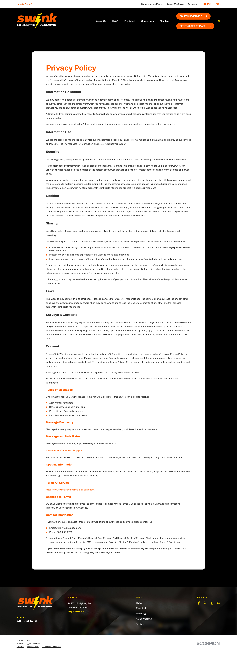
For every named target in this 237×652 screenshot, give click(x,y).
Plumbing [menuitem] (165, 21)
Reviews (192, 4)
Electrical (141, 608)
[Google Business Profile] (218, 603)
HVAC (139, 603)
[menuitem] (20, 646)
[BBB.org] (211, 603)
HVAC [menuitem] (115, 21)
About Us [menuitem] (101, 21)
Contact (140, 624)
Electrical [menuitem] (129, 21)
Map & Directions (77, 611)
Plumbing (141, 613)
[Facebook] (198, 603)
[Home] (37, 21)
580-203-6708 (210, 4)
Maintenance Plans (151, 4)
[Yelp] (205, 603)
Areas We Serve (175, 4)
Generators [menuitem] (147, 21)
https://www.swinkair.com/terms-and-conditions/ (70, 490)
